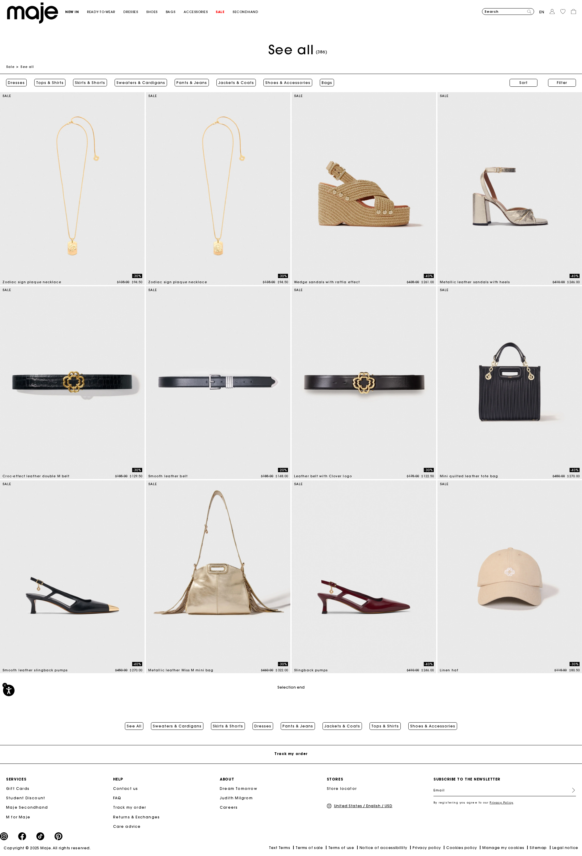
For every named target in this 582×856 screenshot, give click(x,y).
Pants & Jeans (191, 83)
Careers (229, 807)
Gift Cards (17, 788)
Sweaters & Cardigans (140, 83)
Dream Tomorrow (238, 788)
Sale (10, 67)
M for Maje (18, 817)
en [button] (541, 12)
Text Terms (279, 847)
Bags (327, 83)
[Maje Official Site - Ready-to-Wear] (32, 12)
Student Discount (25, 798)
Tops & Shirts (50, 83)
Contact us (125, 788)
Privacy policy (427, 847)
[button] (76, 12)
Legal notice (565, 847)
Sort (523, 82)
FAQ (117, 798)
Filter (562, 82)
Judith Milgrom (236, 798)
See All (134, 726)
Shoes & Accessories (287, 83)
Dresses (16, 83)
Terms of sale (309, 847)
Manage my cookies (503, 847)
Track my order (129, 807)
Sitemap (538, 847)
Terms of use (341, 847)
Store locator (342, 788)
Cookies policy (461, 847)
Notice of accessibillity (383, 847)
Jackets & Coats (236, 83)
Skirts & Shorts (90, 83)
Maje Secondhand (27, 807)
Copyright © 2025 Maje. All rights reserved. (47, 848)
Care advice (127, 826)
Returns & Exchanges (136, 817)
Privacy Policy (501, 802)
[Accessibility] (9, 690)
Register (571, 790)
